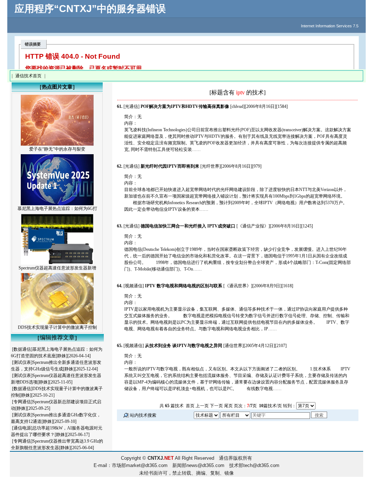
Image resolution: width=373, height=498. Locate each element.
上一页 (202, 405)
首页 (190, 405)
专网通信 (22, 401)
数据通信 (22, 349)
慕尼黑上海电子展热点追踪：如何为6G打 (57, 208)
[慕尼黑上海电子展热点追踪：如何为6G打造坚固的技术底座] (57, 203)
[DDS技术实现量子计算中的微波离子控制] (57, 322)
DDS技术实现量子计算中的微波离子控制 (57, 327)
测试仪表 (22, 362)
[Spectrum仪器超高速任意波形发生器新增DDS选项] (57, 263)
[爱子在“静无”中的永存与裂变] (57, 144)
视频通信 (133, 285)
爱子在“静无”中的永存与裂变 (57, 149)
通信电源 (22, 428)
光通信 (131, 106)
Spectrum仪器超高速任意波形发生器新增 (57, 268)
